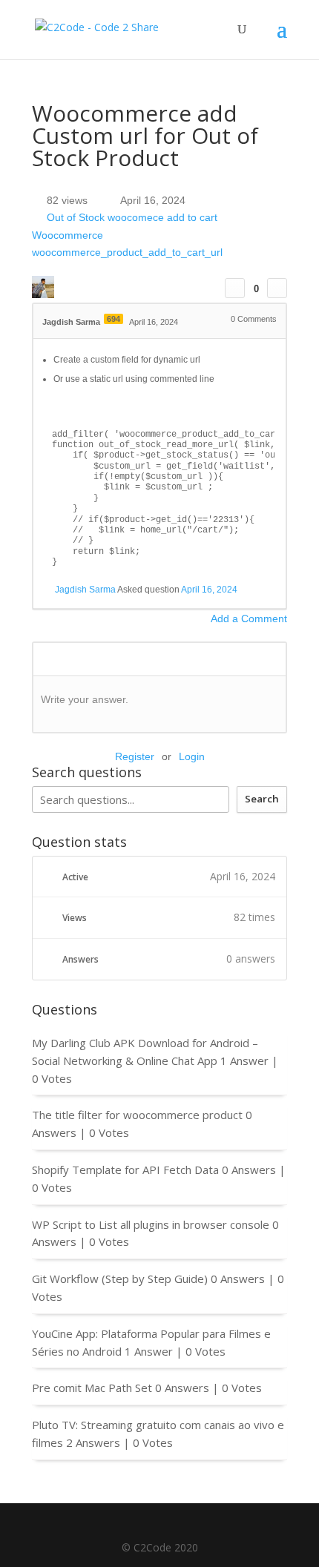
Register (134, 756)
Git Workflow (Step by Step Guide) (120, 1278)
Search (262, 798)
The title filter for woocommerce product (137, 1114)
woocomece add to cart (162, 218)
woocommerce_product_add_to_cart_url (127, 253)
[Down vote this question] (277, 288)
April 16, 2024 (209, 589)
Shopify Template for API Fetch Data (125, 1169)
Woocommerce (67, 235)
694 (113, 318)
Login (192, 756)
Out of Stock (76, 218)
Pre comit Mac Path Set (92, 1387)
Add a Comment (249, 618)
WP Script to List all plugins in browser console (150, 1224)
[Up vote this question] (235, 288)
